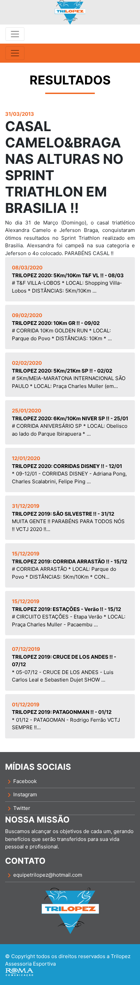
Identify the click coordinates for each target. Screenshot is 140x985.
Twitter (17, 808)
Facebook (21, 782)
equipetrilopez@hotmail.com (43, 875)
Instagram (21, 795)
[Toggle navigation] (14, 34)
